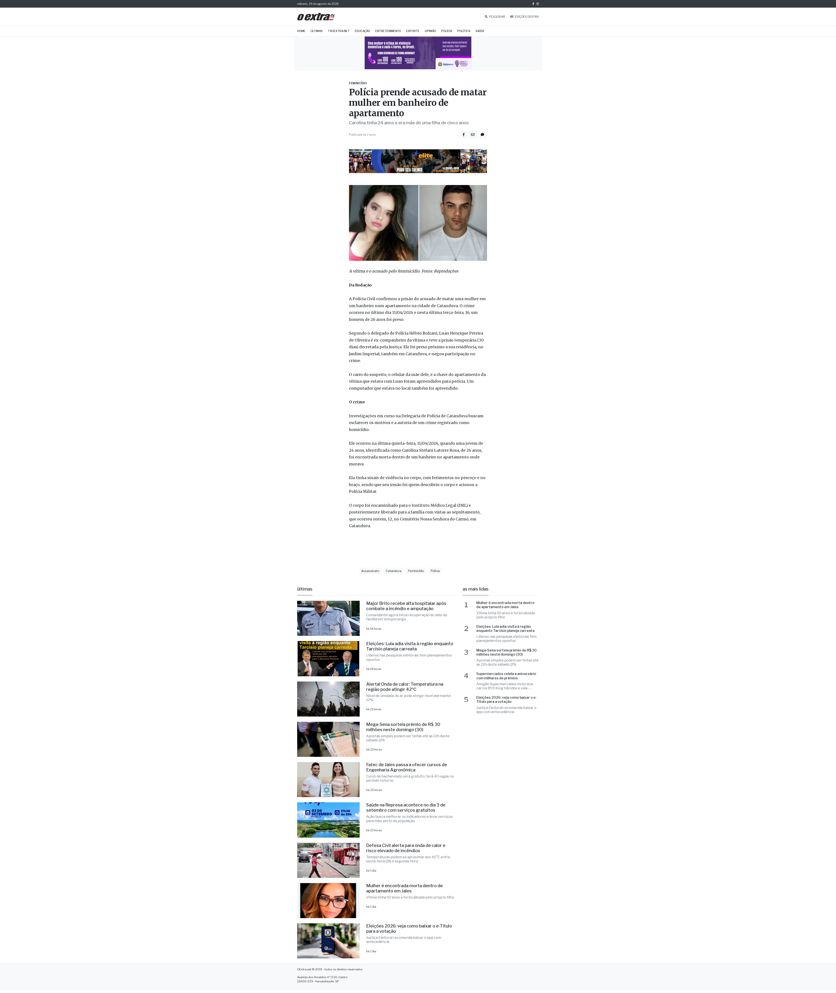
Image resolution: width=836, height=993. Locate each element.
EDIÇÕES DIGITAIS (526, 16)
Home (301, 31)
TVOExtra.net (339, 31)
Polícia (446, 31)
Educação (362, 31)
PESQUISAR (497, 16)
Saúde (480, 31)
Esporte (413, 31)
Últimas (317, 31)
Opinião (430, 31)
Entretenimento (388, 31)
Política (463, 31)
